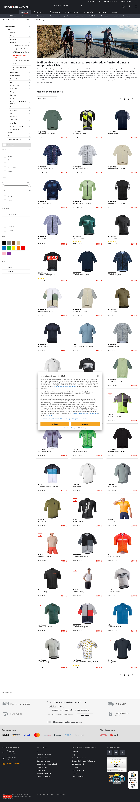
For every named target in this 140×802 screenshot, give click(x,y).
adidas (10, 156)
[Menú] (136, 772)
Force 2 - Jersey (113, 237)
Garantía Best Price (78, 764)
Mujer (10, 133)
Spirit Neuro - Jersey (45, 237)
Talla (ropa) (5, 208)
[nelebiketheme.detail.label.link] (52, 120)
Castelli (10, 172)
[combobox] (66, 5)
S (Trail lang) (11, 226)
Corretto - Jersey (78, 591)
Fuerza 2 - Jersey (43, 661)
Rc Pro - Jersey (78, 520)
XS (8, 218)
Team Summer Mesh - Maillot (48, 485)
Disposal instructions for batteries (83, 761)
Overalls (13, 123)
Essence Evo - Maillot (45, 626)
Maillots (13, 42)
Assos (9, 164)
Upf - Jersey (112, 520)
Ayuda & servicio (77, 776)
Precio (4, 178)
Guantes (13, 82)
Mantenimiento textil (15, 139)
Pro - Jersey (112, 661)
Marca (4, 150)
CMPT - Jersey (42, 591)
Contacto (75, 752)
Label (3, 190)
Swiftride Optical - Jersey (116, 202)
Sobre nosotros (42, 767)
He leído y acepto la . (65, 722)
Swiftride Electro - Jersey (116, 345)
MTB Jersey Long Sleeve (21, 52)
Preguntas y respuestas (11, 752)
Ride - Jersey (42, 520)
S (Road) (10, 230)
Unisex (10, 267)
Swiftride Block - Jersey (45, 310)
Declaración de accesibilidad (47, 764)
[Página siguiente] (136, 99)
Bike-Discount (12, 168)
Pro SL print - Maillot (80, 450)
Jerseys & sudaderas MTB (20, 68)
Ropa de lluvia (15, 79)
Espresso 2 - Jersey (44, 556)
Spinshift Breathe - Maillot (82, 202)
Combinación (14, 129)
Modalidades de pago (44, 773)
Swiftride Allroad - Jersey (46, 132)
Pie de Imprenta (42, 758)
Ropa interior (14, 85)
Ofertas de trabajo (43, 776)
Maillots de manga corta (19, 56)
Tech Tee (16, 64)
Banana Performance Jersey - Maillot (85, 661)
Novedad (10, 197)
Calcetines (13, 89)
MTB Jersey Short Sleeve (21, 46)
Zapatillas (13, 120)
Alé (8, 160)
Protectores (14, 107)
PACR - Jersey (112, 485)
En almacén (10, 145)
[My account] (129, 6)
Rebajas (10, 201)
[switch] (133, 786)
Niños (10, 136)
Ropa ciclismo (10, 26)
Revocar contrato (13, 763)
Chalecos (13, 39)
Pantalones (14, 72)
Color (3, 236)
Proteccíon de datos (44, 755)
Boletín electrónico (78, 770)
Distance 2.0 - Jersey (80, 310)
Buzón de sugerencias (79, 758)
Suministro (41, 770)
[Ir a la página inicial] (17, 6)
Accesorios (14, 117)
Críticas (74, 773)
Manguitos (14, 92)
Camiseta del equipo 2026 (47, 274)
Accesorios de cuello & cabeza (18, 102)
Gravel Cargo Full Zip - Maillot (83, 345)
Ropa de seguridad (16, 126)
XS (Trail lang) (12, 214)
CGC (38, 752)
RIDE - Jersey (77, 485)
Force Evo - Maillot (79, 237)
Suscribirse (85, 715)
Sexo (3, 261)
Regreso (75, 767)
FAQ (73, 755)
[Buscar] (81, 5)
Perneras (13, 95)
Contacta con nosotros (11, 758)
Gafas (12, 113)
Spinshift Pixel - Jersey (45, 167)
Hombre (10, 29)
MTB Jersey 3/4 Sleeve (20, 49)
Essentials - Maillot (114, 626)
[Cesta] (135, 6)
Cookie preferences (43, 761)
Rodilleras (13, 98)
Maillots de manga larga (21, 61)
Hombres (10, 271)
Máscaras (13, 110)
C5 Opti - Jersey (113, 132)
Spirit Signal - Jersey (80, 132)
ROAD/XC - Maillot (114, 556)
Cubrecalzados (15, 76)
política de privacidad (73, 722)
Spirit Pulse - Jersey (44, 202)
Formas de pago (9, 730)
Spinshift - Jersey (43, 345)
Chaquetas (14, 36)
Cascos (12, 33)
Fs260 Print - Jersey (114, 415)
